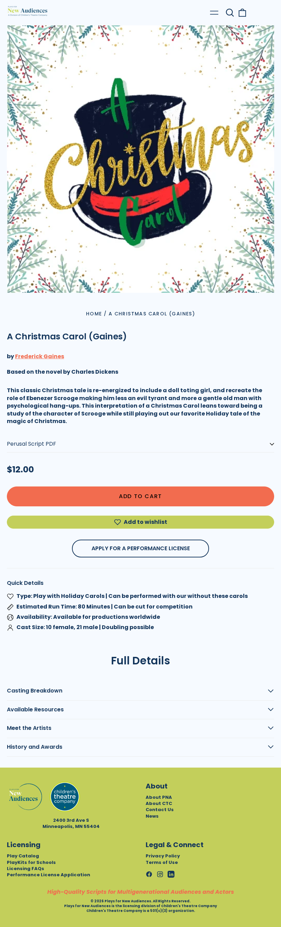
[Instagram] (160, 874)
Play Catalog (23, 856)
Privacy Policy (163, 856)
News (152, 816)
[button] (230, 13)
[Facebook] (149, 874)
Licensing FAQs (25, 868)
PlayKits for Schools (31, 862)
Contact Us (160, 809)
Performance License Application (48, 874)
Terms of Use (162, 862)
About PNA (159, 797)
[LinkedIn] (171, 874)
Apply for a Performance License (140, 548)
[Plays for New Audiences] (27, 10)
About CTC (159, 803)
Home (94, 313)
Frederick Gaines (39, 356)
